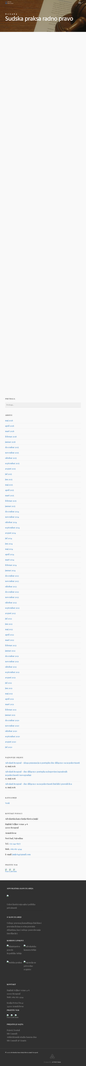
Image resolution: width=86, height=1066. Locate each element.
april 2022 (9, 634)
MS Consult (12, 1033)
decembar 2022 (12, 591)
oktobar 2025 (11, 458)
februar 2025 (10, 500)
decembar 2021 (12, 656)
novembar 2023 (12, 581)
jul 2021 (8, 683)
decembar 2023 (12, 575)
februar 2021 (10, 709)
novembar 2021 (12, 661)
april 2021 (9, 699)
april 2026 (9, 426)
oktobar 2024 (11, 522)
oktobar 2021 (11, 666)
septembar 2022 (12, 608)
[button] (79, 3)
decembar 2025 (12, 447)
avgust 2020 (10, 741)
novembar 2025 (12, 452)
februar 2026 (11, 436)
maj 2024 (9, 549)
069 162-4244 (16, 849)
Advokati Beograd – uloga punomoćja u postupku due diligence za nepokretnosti (42, 762)
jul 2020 (8, 747)
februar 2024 (11, 565)
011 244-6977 (15, 843)
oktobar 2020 (11, 731)
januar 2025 (10, 506)
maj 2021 (9, 693)
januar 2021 (10, 715)
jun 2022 (8, 624)
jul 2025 (8, 474)
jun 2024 (9, 543)
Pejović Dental (13, 1030)
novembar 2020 (12, 725)
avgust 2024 (10, 533)
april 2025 (9, 490)
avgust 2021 (10, 677)
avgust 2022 (10, 613)
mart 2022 (9, 640)
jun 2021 (8, 688)
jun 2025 (8, 479)
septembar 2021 (12, 672)
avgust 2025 (10, 468)
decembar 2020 (12, 720)
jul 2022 (8, 618)
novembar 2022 (12, 597)
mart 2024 (9, 559)
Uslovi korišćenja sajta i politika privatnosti (21, 906)
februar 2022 (10, 645)
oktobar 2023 (11, 586)
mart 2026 (9, 431)
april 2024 (9, 554)
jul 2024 (8, 538)
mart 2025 (9, 495)
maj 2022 (9, 629)
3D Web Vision (56, 1062)
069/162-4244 (17, 997)
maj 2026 (9, 420)
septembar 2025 (12, 463)
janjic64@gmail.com (21, 854)
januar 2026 (10, 442)
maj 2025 (9, 484)
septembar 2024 (12, 527)
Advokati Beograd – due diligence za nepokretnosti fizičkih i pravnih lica (38, 784)
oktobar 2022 (11, 602)
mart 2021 (9, 704)
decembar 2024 (12, 511)
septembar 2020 (12, 736)
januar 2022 (10, 650)
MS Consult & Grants (16, 1040)
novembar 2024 (12, 517)
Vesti (11, 53)
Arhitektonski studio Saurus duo (22, 1037)
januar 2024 (10, 570)
